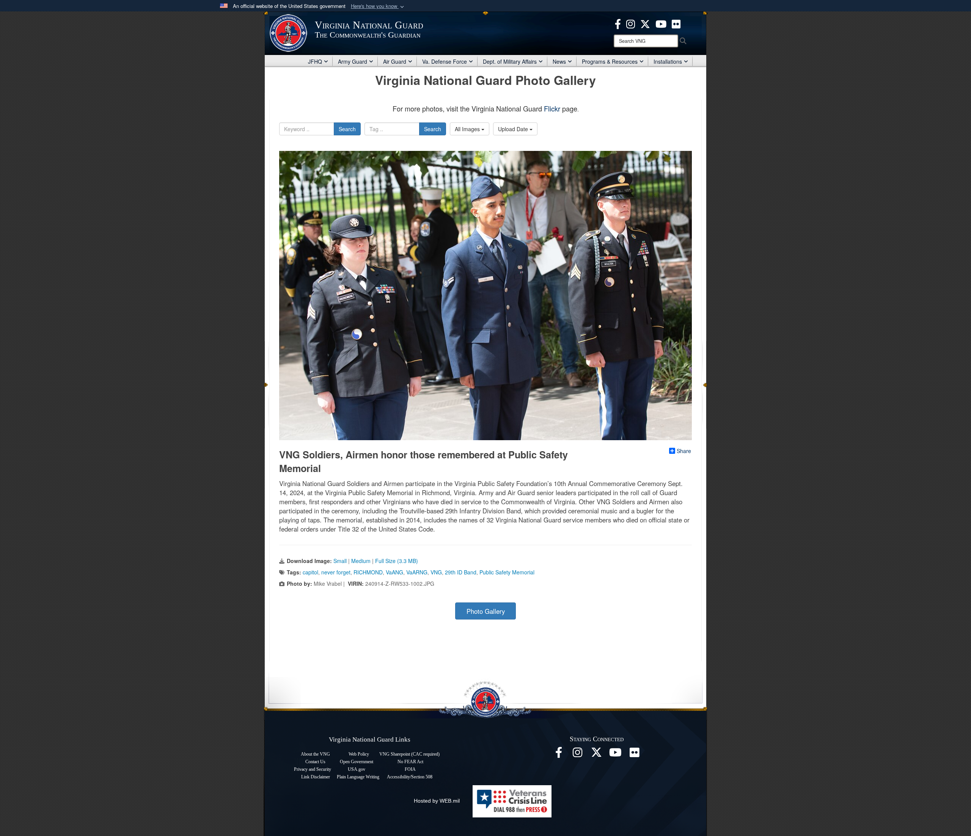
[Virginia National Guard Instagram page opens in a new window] (630, 23)
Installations (668, 61)
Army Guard (352, 61)
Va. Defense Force (444, 61)
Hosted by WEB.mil (437, 801)
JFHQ (315, 61)
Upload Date (513, 129)
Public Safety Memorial (506, 572)
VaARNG (416, 572)
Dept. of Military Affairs (510, 61)
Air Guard (394, 61)
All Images (468, 129)
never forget (335, 572)
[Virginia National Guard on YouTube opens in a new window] (660, 23)
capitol (310, 572)
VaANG (394, 572)
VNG (436, 572)
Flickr (552, 108)
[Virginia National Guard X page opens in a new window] (645, 23)
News (559, 61)
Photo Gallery (486, 611)
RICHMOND (368, 572)
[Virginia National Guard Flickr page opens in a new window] (676, 23)
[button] (378, 6)
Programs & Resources (610, 61)
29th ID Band (460, 572)
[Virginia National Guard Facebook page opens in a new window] (618, 23)
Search (347, 129)
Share (684, 451)
